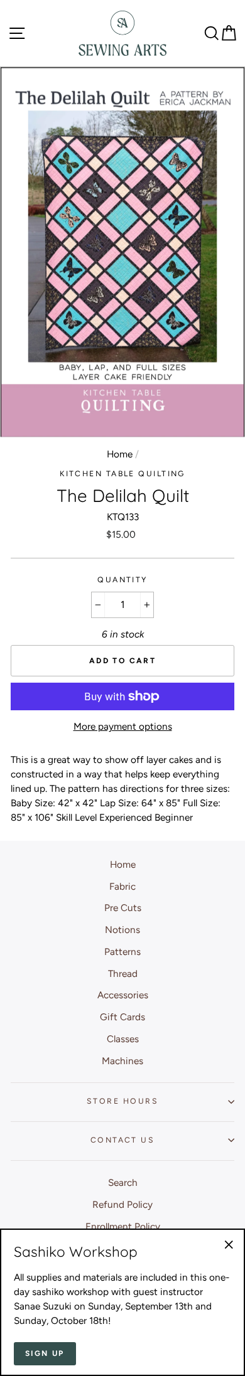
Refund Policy (122, 1204)
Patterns (122, 951)
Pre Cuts (122, 908)
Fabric (122, 886)
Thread (123, 973)
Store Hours (122, 1101)
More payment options (123, 726)
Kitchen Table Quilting (122, 473)
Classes (123, 1039)
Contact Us (122, 1139)
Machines (122, 1061)
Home (120, 454)
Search (123, 1182)
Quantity (122, 579)
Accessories (122, 995)
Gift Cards (122, 1017)
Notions (122, 930)
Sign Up (45, 1353)
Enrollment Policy (122, 1226)
